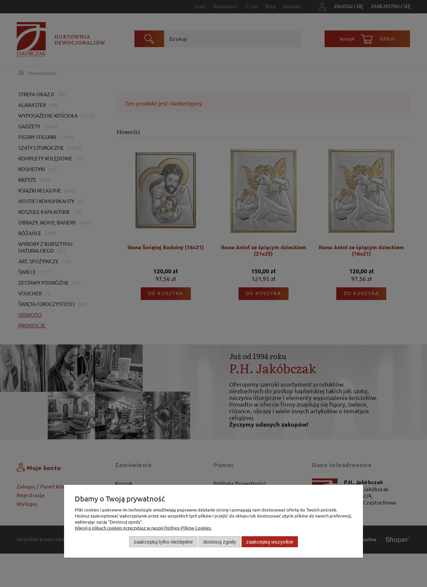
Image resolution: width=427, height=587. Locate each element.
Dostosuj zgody (219, 541)
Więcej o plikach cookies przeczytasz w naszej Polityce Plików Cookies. (143, 528)
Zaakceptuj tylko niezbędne (163, 541)
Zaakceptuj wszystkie (269, 541)
